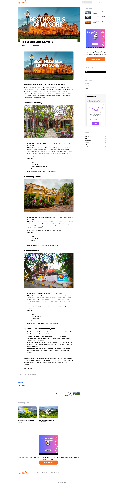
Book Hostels (48, 462)
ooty (86, 144)
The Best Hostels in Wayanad (26, 420)
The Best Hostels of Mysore (97, 22)
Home (104, 2)
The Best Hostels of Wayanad (97, 12)
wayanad (87, 149)
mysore (87, 142)
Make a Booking (77, 2)
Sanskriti (87, 88)
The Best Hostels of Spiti (99, 16)
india (86, 138)
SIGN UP (96, 123)
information (88, 140)
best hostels (36, 45)
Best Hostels (86, 2)
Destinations (96, 2)
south (86, 146)
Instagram (95, 71)
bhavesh (23, 45)
